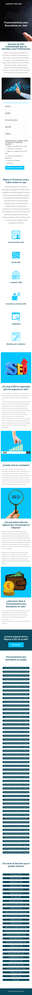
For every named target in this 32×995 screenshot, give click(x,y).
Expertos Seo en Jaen (16, 908)
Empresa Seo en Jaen (16, 919)
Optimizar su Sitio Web (14, 149)
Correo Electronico (11, 120)
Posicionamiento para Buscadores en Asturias (16, 841)
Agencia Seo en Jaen (16, 923)
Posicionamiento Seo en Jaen (16, 964)
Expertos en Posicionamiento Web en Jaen (16, 904)
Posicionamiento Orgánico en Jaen (16, 934)
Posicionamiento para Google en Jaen (16, 942)
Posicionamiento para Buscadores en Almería (16, 679)
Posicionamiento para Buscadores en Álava (16, 717)
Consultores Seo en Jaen (16, 946)
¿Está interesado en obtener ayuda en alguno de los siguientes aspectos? (16, 142)
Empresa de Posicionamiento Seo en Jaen (16, 915)
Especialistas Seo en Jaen (16, 957)
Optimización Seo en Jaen (16, 900)
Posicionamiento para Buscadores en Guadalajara (16, 732)
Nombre (8, 106)
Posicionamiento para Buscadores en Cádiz (16, 799)
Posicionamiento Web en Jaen (16, 953)
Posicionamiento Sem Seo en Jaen (16, 949)
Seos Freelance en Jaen (16, 938)
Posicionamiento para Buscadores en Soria (16, 837)
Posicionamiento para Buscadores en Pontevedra (16, 683)
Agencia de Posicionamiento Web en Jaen (16, 912)
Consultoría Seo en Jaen (16, 885)
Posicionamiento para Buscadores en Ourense (16, 705)
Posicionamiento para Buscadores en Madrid (16, 754)
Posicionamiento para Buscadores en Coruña (16, 822)
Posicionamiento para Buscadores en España (16, 713)
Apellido (8, 113)
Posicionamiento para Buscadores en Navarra (16, 844)
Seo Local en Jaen (16, 897)
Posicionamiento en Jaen (16, 961)
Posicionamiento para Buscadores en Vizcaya (16, 724)
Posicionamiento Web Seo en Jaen (16, 968)
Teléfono (8, 134)
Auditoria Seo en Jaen (16, 972)
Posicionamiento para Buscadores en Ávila (16, 701)
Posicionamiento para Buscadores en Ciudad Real (16, 777)
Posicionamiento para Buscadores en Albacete (16, 788)
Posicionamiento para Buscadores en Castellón (16, 784)
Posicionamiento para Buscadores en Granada (16, 728)
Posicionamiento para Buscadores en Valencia (16, 758)
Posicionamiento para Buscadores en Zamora (16, 811)
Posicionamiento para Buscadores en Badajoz (16, 698)
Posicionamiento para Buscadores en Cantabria (16, 769)
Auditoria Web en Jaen (16, 893)
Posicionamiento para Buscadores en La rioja (16, 709)
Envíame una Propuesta (14, 167)
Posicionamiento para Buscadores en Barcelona (16, 762)
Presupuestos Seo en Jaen (16, 889)
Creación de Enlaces (13, 160)
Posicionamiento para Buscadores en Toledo (16, 694)
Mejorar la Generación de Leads (17, 146)
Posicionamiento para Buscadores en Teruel (16, 675)
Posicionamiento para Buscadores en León (16, 818)
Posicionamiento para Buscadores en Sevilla (16, 773)
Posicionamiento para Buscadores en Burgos (16, 743)
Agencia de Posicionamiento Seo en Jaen (16, 927)
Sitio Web (8, 127)
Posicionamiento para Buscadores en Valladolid (16, 852)
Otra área (10, 163)
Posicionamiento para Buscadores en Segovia (16, 747)
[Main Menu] (28, 4)
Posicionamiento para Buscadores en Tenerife (16, 765)
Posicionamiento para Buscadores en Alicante (16, 781)
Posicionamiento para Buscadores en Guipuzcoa (16, 814)
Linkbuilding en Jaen (16, 976)
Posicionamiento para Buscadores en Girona (16, 803)
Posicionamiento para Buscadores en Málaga (16, 720)
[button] (16, 644)
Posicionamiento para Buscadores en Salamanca (16, 807)
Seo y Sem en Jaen (16, 874)
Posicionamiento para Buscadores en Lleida (16, 668)
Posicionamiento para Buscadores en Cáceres (16, 735)
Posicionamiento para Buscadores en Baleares (16, 750)
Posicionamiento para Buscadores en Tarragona (16, 829)
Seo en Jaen (16, 979)
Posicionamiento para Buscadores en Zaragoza (16, 848)
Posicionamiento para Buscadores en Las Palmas (16, 792)
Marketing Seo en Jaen (16, 882)
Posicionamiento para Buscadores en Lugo (16, 796)
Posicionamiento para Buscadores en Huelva (16, 833)
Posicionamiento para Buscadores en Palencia (16, 739)
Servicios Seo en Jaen (16, 878)
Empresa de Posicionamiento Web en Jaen (16, 931)
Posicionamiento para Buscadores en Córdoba (16, 671)
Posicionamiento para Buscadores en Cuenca (16, 826)
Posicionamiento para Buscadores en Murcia (16, 686)
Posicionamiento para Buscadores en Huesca (16, 690)
